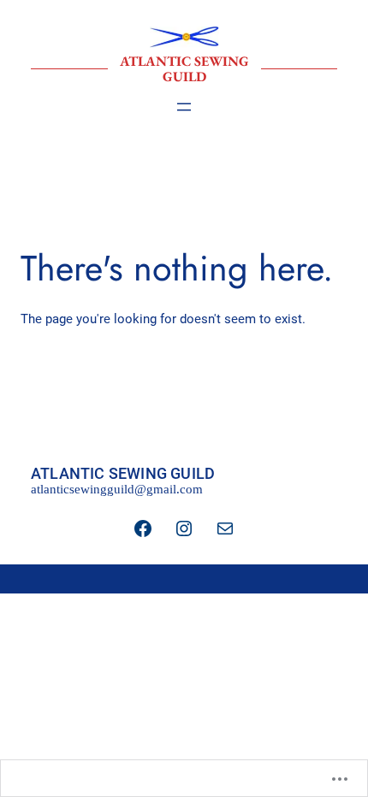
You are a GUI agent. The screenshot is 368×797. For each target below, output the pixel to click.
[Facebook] (143, 528)
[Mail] (225, 528)
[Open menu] (184, 107)
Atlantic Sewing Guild (184, 69)
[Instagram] (184, 528)
